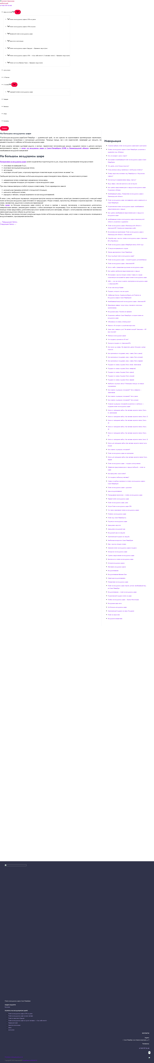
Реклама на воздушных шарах (117, 336)
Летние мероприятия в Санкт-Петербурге (120, 252)
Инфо (5, 114)
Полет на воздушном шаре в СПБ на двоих (23, 19)
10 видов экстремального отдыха (118, 248)
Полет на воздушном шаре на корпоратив (120, 453)
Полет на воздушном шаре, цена (118, 503)
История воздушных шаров (116, 563)
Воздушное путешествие (115, 619)
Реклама (6, 106)
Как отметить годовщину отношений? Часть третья (123, 396)
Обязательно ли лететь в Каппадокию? (119, 322)
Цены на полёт (8, 12)
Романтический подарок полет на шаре (119, 596)
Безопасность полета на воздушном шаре (120, 559)
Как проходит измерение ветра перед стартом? (122, 180)
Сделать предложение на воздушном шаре (121, 555)
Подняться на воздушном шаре (117, 521)
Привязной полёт (13, 1023)
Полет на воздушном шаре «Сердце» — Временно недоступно (29, 48)
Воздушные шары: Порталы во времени (120, 312)
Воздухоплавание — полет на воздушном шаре (122, 592)
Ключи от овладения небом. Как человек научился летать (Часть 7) (128, 417)
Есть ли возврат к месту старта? (117, 156)
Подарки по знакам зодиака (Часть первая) (121, 380)
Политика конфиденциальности (14, 1057)
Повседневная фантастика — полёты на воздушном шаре (125, 495)
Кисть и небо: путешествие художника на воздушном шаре (125, 267)
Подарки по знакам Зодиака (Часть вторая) (121, 376)
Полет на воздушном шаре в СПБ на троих (22, 27)
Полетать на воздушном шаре (117, 514)
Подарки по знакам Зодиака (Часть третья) (121, 372)
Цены (9, 1027)
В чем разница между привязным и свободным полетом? (125, 170)
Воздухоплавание (113, 571)
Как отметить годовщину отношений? (119, 450)
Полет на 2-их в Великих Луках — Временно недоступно (26, 63)
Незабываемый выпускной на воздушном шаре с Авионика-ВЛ (127, 301)
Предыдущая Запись (8, 222)
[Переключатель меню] (18, 12)
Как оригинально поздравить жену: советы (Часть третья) (125, 353)
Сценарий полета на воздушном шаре (21, 92)
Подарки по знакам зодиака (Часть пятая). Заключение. (124, 365)
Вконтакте (7, 1007)
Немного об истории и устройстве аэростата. (121, 325)
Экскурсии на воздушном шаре (117, 552)
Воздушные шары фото (115, 603)
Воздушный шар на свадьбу (116, 533)
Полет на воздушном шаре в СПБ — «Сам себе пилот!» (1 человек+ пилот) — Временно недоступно (40, 56)
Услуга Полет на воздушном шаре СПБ (119, 506)
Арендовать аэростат (114, 525)
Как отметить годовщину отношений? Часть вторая (123, 400)
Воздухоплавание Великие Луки (117, 574)
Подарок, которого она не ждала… (119, 291)
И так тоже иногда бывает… (116, 288)
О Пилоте (6, 77)
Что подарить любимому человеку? (118, 477)
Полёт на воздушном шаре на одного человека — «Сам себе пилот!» (27, 1020)
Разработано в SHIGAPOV (30, 1060)
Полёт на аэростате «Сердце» (16, 1018)
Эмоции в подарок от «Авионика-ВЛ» (119, 343)
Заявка (4, 128)
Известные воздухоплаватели (116, 578)
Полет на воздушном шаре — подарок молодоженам (124, 463)
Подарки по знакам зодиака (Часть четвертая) (122, 368)
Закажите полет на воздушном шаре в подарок (122, 548)
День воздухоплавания (115, 491)
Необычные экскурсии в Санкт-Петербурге (120, 540)
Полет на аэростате (114, 615)
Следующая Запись (8, 224)
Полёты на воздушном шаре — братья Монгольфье (123, 600)
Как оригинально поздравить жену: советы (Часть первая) (125, 361)
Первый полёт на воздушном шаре (118, 499)
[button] (13, 12)
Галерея (6, 99)
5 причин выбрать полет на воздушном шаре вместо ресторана (127, 146)
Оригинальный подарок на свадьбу (118, 537)
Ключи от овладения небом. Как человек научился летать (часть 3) (128, 439)
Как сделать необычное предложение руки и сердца (124, 271)
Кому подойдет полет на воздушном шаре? (121, 256)
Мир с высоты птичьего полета (117, 544)
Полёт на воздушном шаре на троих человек (20, 1016)
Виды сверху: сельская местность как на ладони (122, 184)
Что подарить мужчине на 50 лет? (118, 339)
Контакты (6, 121)
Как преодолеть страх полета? (117, 474)
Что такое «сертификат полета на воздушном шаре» (123, 510)
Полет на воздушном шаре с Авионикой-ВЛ (121, 263)
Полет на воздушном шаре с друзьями (120, 487)
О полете (6, 85)
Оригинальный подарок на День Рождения (121, 611)
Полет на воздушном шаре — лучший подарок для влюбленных (127, 260)
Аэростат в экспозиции (16, 41)
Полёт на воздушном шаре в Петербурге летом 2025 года (125, 245)
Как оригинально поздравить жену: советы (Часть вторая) (125, 357)
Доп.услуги (7, 70)
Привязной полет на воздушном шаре (21, 34)
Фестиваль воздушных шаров (117, 567)
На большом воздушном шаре (117, 607)
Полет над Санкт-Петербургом (117, 518)
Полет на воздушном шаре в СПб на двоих (20, 1013)
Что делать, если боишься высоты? (118, 166)
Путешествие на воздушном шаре (118, 582)
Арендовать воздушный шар (116, 529)
